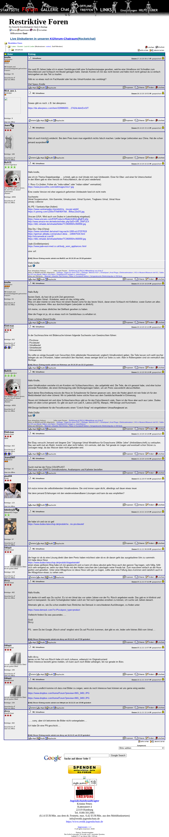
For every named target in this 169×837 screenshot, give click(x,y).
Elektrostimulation (126, 272)
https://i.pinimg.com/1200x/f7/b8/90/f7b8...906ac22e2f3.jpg (56, 211)
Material (48, 276)
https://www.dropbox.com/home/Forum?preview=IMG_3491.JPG (58, 693)
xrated (48, 46)
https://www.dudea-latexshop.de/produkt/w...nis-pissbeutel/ (56, 524)
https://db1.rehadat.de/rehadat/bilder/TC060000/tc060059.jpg (57, 239)
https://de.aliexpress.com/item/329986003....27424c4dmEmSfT (58, 108)
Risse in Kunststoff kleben (79, 276)
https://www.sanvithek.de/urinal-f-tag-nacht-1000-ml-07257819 (57, 231)
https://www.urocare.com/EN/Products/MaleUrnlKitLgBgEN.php (58, 219)
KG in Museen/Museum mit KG (146, 272)
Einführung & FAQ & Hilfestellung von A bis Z (86, 271)
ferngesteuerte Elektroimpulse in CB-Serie (106, 276)
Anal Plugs (114, 272)
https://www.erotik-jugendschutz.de (84, 821)
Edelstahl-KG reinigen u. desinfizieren (71, 274)
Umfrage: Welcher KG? (90, 272)
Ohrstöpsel (104, 272)
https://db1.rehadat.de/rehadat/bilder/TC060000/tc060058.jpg (57, 224)
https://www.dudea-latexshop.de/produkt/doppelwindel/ (54, 562)
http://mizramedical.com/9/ (41, 236)
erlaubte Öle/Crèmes (60, 276)
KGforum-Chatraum (64, 38)
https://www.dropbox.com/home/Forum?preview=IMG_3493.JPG (58, 698)
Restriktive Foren (15, 43)
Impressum (82, 827)
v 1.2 (89, 827)
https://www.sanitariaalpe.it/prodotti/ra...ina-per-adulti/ (53, 209)
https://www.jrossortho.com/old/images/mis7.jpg (51, 187)
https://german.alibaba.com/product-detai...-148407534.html (56, 234)
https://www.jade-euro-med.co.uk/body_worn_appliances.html (57, 246)
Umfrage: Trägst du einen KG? (68, 272)
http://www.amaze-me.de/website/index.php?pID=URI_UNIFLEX (58, 221)
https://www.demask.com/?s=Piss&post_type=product (54, 610)
